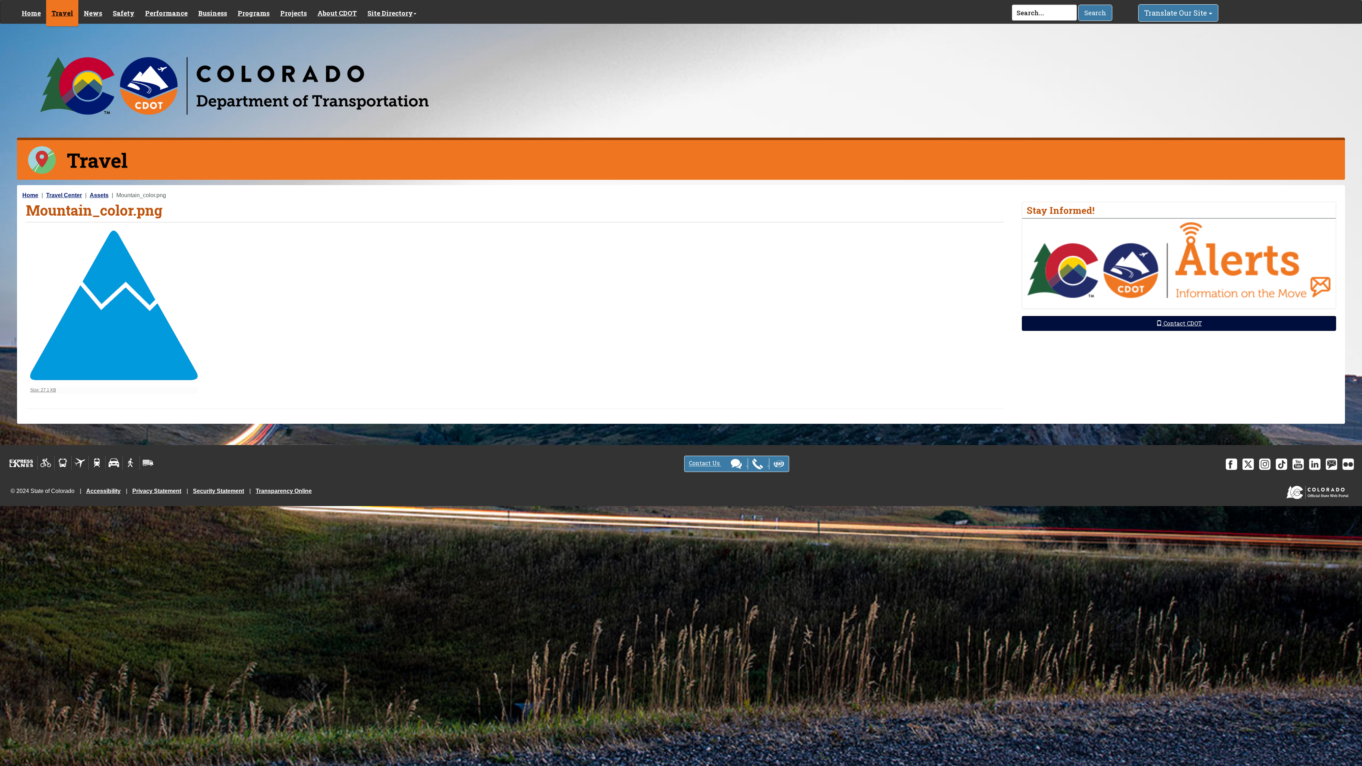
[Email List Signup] (1331, 464)
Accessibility (103, 491)
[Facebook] (1231, 464)
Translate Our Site (1176, 12)
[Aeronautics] (80, 463)
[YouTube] (1298, 464)
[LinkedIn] (1314, 464)
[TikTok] (1281, 464)
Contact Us (705, 463)
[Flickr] (1348, 464)
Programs (254, 13)
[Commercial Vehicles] (147, 463)
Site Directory (390, 13)
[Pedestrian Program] (131, 463)
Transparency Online (284, 491)
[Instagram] (1264, 464)
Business (212, 13)
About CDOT (337, 13)
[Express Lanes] (21, 463)
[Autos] (114, 463)
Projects (293, 13)
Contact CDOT (1182, 323)
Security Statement (218, 491)
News (93, 13)
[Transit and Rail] (63, 463)
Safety (123, 13)
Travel (62, 13)
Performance (166, 13)
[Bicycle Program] (46, 463)
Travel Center (64, 195)
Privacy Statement (156, 491)
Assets (99, 195)
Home (31, 13)
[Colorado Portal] (1318, 491)
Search (1095, 13)
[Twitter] (1248, 464)
